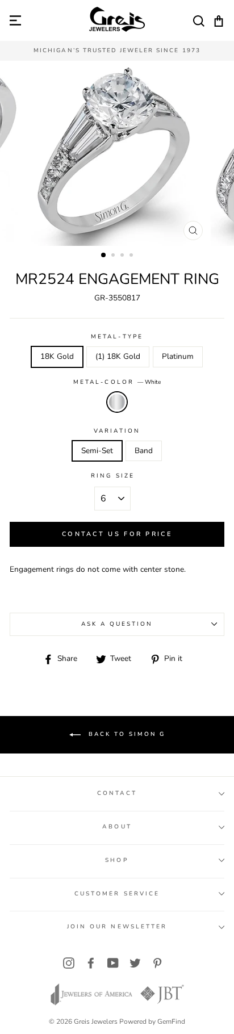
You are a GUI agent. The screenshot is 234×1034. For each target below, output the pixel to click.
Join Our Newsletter (117, 927)
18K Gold (57, 356)
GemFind (171, 1021)
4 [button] (132, 256)
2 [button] (114, 256)
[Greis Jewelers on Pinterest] (157, 963)
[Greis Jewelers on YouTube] (113, 963)
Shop (116, 860)
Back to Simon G (125, 734)
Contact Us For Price (117, 534)
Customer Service (117, 894)
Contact (117, 793)
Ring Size (113, 476)
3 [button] (123, 256)
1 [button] (104, 255)
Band (144, 450)
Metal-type (117, 337)
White (117, 402)
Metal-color (117, 382)
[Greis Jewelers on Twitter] (135, 963)
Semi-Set (97, 450)
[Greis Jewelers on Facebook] (91, 963)
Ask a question (117, 624)
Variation (117, 431)
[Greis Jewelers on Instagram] (68, 963)
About (116, 827)
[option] (117, 51)
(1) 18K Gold (117, 356)
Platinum (178, 356)
